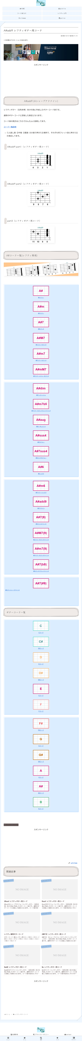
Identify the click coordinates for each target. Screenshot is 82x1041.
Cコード (41, 632)
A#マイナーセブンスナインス (41, 555)
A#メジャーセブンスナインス (41, 539)
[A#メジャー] (41, 291)
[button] (75, 567)
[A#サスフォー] (41, 435)
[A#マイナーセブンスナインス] (41, 549)
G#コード (41, 761)
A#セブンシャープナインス (12, 590)
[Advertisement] (41, 80)
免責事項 (15, 1034)
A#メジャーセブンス (41, 344)
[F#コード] (41, 723)
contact (68, 1034)
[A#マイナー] (41, 306)
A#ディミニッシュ (41, 395)
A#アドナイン (41, 508)
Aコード (41, 777)
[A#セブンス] (41, 322)
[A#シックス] (41, 467)
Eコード (41, 695)
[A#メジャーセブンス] (41, 338)
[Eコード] (41, 689)
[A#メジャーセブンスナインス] (41, 533)
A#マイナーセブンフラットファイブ (41, 410)
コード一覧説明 (10, 127)
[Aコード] (41, 771)
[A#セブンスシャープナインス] (41, 583)
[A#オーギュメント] (41, 420)
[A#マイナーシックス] (41, 486)
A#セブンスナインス (41, 524)
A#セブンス (41, 329)
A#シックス (41, 473)
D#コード (41, 680)
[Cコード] (41, 626)
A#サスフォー (41, 442)
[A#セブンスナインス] (41, 517)
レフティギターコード (12, 824)
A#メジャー (41, 297)
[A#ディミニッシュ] (41, 388)
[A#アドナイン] (41, 501)
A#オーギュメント (41, 426)
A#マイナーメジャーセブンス (41, 376)
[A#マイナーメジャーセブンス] (41, 369)
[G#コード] (41, 755)
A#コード (41, 793)
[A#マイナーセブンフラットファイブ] (41, 404)
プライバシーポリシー (42, 1034)
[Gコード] (41, 739)
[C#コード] (41, 642)
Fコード (41, 711)
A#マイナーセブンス (41, 360)
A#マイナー (41, 313)
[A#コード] (41, 786)
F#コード (41, 730)
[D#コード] (41, 673)
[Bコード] (41, 802)
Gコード (41, 746)
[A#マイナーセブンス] (41, 354)
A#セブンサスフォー (41, 458)
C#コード (41, 648)
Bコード (41, 809)
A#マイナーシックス (41, 492)
